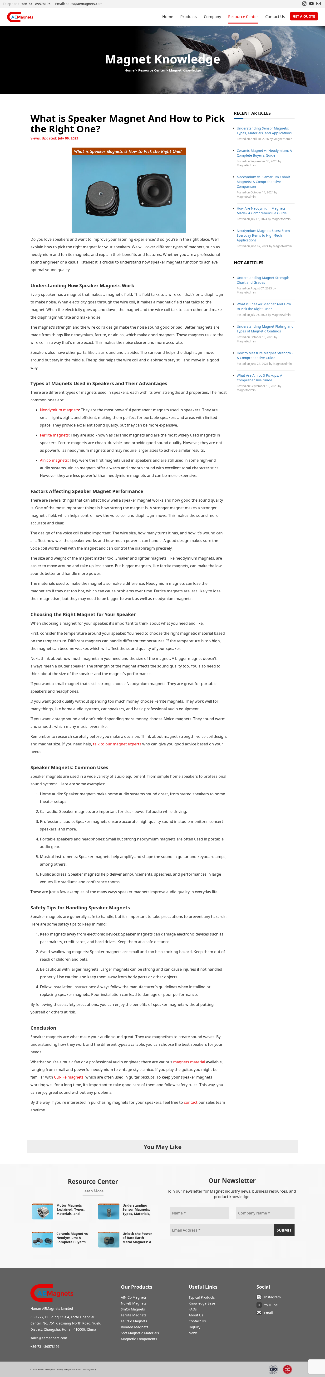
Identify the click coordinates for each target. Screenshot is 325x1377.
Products (188, 16)
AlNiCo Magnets (134, 1297)
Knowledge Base (202, 1303)
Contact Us (275, 16)
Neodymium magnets (59, 410)
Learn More (93, 1191)
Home (167, 16)
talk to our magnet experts (117, 744)
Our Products (136, 1287)
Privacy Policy (89, 1369)
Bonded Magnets (134, 1327)
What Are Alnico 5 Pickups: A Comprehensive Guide (259, 377)
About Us (196, 1315)
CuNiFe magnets (69, 1077)
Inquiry (194, 1327)
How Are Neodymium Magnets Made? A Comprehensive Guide (262, 210)
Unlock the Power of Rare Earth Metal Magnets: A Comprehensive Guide (137, 1241)
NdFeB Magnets (133, 1303)
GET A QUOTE (304, 16)
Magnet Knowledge (185, 70)
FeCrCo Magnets (134, 1321)
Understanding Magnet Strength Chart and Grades (263, 280)
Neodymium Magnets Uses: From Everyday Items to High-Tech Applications (263, 235)
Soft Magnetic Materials (140, 1333)
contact (191, 1102)
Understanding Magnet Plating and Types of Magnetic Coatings (265, 328)
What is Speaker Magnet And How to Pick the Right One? (264, 306)
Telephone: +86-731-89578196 (26, 3)
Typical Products (202, 1297)
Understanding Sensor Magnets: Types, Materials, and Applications (264, 130)
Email (268, 1312)
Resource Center (243, 16)
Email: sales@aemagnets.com (79, 3)
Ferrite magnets (54, 435)
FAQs (193, 1309)
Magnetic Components (139, 1339)
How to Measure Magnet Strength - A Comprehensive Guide (265, 355)
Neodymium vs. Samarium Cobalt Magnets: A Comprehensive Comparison (263, 182)
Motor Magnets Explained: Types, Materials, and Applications (70, 1211)
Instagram (272, 1297)
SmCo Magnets (133, 1309)
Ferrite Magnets (133, 1315)
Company (212, 16)
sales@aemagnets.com (48, 1338)
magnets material (189, 1062)
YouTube (271, 1305)
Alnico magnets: (54, 460)
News (193, 1333)
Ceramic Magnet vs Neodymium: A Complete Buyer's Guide (264, 153)
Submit (284, 1230)
